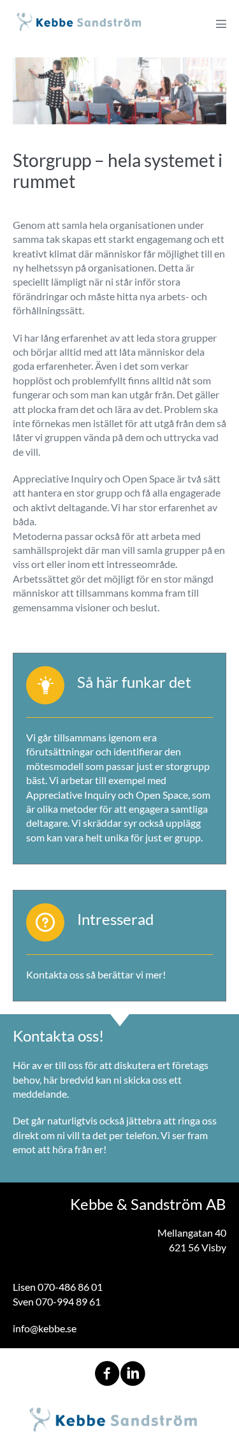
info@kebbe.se (44, 1328)
